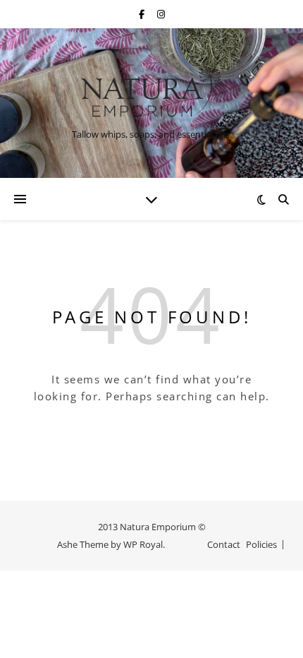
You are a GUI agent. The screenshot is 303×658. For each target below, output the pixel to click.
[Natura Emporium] (151, 91)
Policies (261, 544)
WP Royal (143, 544)
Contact (223, 544)
